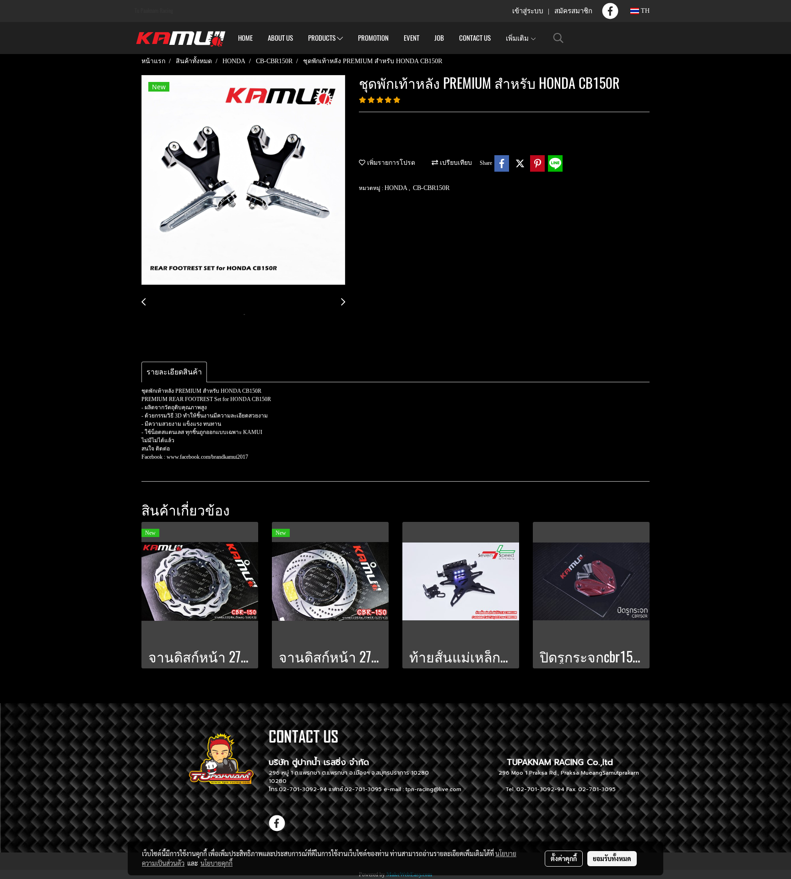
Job (439, 38)
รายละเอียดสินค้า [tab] (174, 372)
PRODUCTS (322, 38)
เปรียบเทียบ (455, 162)
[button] (558, 38)
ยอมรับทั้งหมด (612, 858)
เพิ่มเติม (518, 38)
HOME (245, 38)
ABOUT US (280, 38)
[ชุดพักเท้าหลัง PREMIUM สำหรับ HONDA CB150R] (243, 180)
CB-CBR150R (431, 187)
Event (411, 38)
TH (644, 10)
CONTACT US (475, 38)
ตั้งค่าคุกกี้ (564, 858)
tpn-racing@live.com (433, 789)
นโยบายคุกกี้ (216, 863)
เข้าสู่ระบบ (527, 11)
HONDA (397, 187)
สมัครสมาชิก (573, 11)
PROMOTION (373, 38)
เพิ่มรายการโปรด (390, 162)
